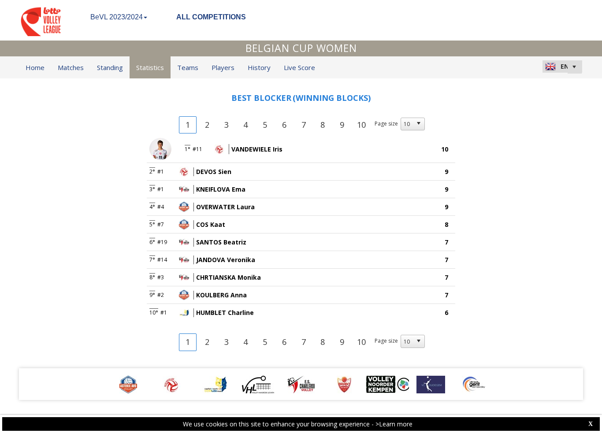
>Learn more (393, 424)
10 (361, 124)
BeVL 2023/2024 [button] (116, 17)
